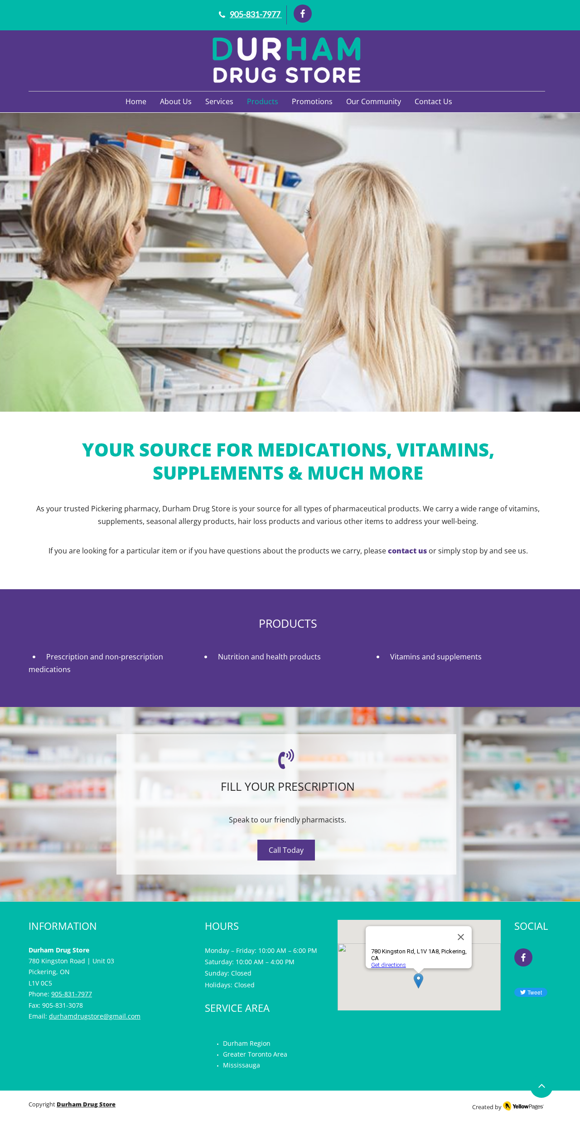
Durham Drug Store (86, 1104)
